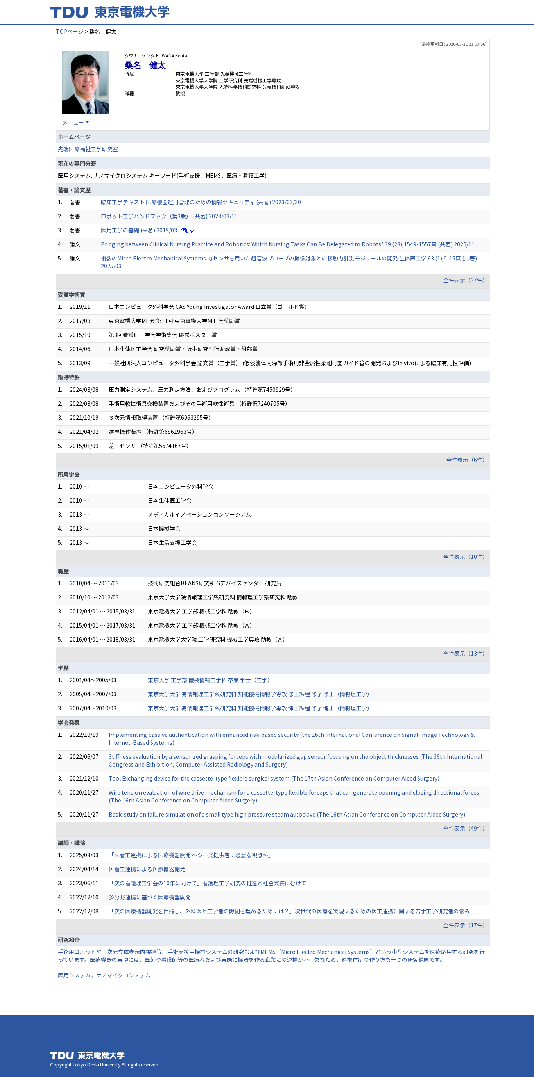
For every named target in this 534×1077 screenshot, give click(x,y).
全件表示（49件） (465, 828)
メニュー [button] (73, 122)
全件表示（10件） (465, 556)
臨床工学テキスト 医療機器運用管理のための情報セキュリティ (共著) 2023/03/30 (201, 202)
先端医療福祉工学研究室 (88, 149)
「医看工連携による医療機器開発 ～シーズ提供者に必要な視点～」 (191, 855)
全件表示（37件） (465, 280)
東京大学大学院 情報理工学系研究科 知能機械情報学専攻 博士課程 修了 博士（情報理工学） (260, 708)
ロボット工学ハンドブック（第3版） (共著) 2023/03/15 (169, 216)
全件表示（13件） (465, 653)
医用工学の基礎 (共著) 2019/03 (139, 230)
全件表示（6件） (467, 460)
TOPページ (70, 31)
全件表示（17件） (465, 925)
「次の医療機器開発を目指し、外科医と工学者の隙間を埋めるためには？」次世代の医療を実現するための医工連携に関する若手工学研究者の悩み (289, 911)
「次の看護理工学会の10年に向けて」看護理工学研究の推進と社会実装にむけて (207, 883)
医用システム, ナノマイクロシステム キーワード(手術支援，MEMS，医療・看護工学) (162, 175)
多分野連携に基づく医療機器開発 (150, 897)
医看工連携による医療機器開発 (147, 869)
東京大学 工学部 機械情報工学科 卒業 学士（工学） (210, 680)
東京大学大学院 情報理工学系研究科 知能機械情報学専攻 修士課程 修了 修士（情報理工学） (260, 694)
